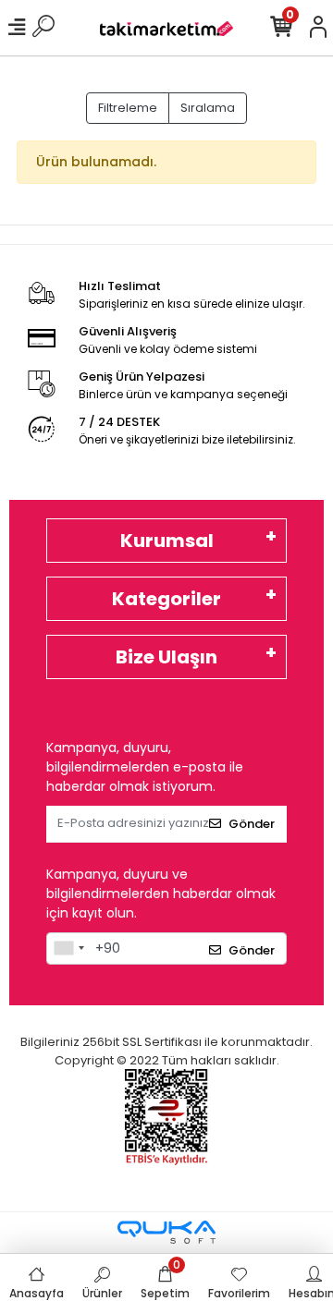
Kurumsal (167, 540)
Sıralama (207, 107)
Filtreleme (127, 107)
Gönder (251, 824)
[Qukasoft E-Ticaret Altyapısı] (166, 1232)
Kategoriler (166, 599)
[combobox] (68, 949)
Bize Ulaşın (166, 657)
